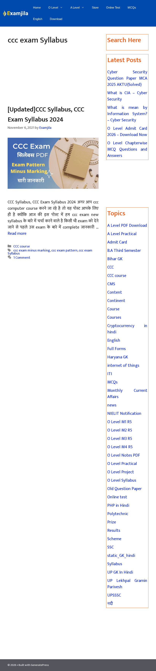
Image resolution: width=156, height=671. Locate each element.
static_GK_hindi (121, 555)
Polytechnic (117, 513)
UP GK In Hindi (120, 572)
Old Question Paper (124, 488)
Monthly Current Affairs (127, 393)
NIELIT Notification (124, 413)
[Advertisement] (53, 76)
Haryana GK (117, 357)
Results (113, 530)
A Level (75, 7)
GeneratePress (40, 665)
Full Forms (116, 348)
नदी (110, 603)
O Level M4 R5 (120, 446)
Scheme (114, 538)
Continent (116, 300)
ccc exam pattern (64, 250)
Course (113, 309)
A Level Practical (122, 233)
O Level (53, 7)
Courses (114, 317)
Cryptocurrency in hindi (127, 329)
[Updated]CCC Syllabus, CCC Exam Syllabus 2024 (46, 114)
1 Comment (21, 258)
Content (114, 292)
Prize (111, 522)
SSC (110, 547)
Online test (117, 497)
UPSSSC (114, 595)
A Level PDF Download (127, 225)
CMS (111, 284)
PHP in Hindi (118, 505)
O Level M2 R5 (119, 430)
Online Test (113, 7)
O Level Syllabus (121, 480)
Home (37, 7)
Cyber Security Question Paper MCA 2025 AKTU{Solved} (127, 78)
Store (95, 7)
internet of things (123, 365)
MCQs (132, 7)
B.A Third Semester (124, 250)
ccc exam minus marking (31, 250)
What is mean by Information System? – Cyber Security (127, 114)
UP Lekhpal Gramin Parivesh (127, 583)
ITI (109, 373)
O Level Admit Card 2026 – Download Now (127, 131)
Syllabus (114, 563)
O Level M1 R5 (119, 421)
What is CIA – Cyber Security (127, 96)
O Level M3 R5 (119, 438)
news (111, 405)
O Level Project (120, 472)
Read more (17, 233)
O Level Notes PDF (123, 455)
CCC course (21, 246)
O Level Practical (122, 463)
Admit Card (117, 242)
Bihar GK (115, 258)
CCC (110, 267)
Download (56, 19)
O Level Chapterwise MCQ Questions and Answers (127, 149)
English (37, 19)
